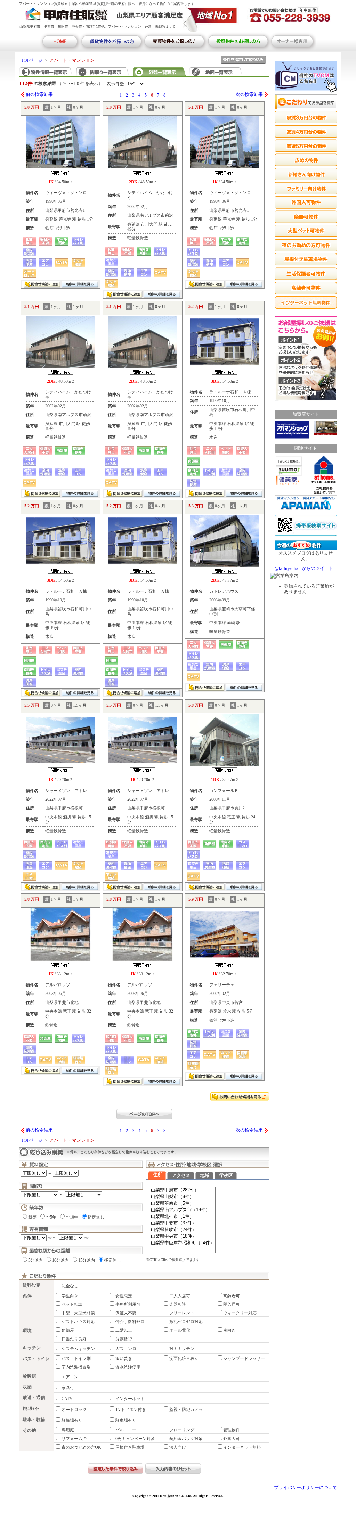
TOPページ (32, 60)
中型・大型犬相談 (78, 1313)
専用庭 (68, 1430)
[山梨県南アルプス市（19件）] (182, 1210)
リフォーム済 (74, 1439)
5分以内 (35, 1260)
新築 (32, 1217)
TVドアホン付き (130, 1409)
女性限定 (123, 1296)
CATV (67, 1399)
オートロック (74, 1409)
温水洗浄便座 (127, 1367)
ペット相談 (72, 1304)
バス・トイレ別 (76, 1358)
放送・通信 (34, 1397)
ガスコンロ (125, 1349)
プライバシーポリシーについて (305, 1487)
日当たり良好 (74, 1339)
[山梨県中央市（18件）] (182, 1236)
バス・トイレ (36, 1358)
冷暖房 (29, 1376)
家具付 (68, 1388)
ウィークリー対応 (240, 1313)
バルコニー (125, 1430)
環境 (27, 1330)
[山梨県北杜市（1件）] (182, 1216)
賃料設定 (32, 1285)
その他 (29, 1430)
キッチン (32, 1348)
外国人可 (231, 1439)
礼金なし (70, 1286)
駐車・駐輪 (34, 1419)
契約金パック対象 (186, 1439)
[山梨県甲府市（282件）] (182, 1190)
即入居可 (231, 1304)
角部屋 (68, 1330)
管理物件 (231, 1430)
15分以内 (86, 1260)
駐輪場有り (72, 1420)
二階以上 (123, 1330)
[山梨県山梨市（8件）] (182, 1197)
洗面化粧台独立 (184, 1358)
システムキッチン (78, 1349)
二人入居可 (179, 1296)
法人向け (177, 1447)
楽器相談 (177, 1304)
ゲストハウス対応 (78, 1322)
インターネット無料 (242, 1447)
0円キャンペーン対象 (135, 1439)
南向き (229, 1330)
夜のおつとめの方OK (81, 1447)
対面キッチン (181, 1349)
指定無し (96, 1217)
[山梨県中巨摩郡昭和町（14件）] (182, 1243)
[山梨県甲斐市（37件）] (182, 1223)
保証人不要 (125, 1313)
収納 (27, 1387)
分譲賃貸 (123, 1339)
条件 (27, 1296)
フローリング (181, 1430)
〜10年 (72, 1217)
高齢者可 (231, 1296)
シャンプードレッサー (244, 1358)
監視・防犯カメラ (186, 1409)
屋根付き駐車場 (130, 1447)
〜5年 (51, 1217)
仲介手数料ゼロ (130, 1322)
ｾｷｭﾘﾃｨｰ (31, 1408)
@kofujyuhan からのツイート (304, 568)
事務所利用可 (127, 1304)
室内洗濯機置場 (76, 1367)
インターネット (130, 1399)
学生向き (70, 1296)
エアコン (70, 1377)
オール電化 (179, 1330)
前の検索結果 (39, 94)
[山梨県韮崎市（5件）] (182, 1203)
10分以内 (60, 1260)
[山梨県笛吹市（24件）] (182, 1230)
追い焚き (123, 1358)
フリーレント (181, 1313)
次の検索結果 (249, 94)
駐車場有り (125, 1420)
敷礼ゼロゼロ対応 (186, 1322)
